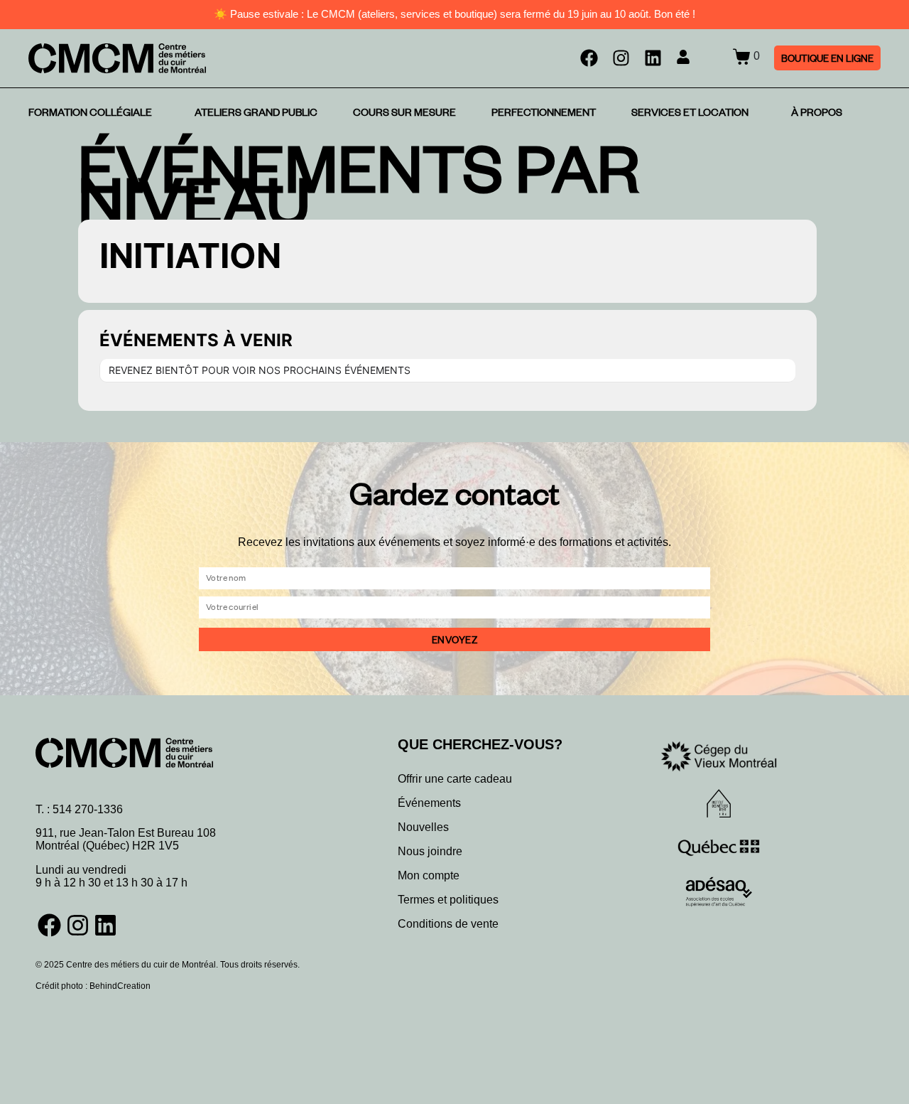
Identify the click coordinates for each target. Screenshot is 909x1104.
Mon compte (428, 875)
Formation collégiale (90, 112)
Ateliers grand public (256, 112)
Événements (429, 803)
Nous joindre (430, 851)
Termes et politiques (448, 900)
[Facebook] (589, 58)
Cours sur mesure (404, 112)
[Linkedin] (653, 58)
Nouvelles (423, 827)
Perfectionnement (543, 112)
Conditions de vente (448, 924)
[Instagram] (621, 58)
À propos (816, 112)
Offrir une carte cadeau (455, 779)
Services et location (690, 112)
